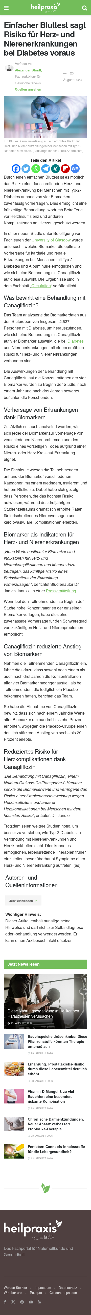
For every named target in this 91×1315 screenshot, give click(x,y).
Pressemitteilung (61, 591)
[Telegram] (45, 168)
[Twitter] (25, 168)
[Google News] (75, 168)
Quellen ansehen (28, 89)
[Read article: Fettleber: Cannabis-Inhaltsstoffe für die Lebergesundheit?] (14, 1151)
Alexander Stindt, (29, 70)
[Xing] (55, 168)
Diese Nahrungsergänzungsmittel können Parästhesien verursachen (43, 1013)
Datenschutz (68, 1287)
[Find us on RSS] (39, 1302)
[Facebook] (16, 168)
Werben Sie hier (15, 1287)
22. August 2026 (41, 1158)
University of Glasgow (51, 240)
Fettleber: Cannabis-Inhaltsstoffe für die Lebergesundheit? (56, 1149)
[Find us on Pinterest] (22, 1302)
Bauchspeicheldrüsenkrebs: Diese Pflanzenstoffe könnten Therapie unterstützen (57, 1041)
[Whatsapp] (35, 168)
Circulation (41, 286)
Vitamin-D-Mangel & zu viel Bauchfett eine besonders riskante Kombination (51, 1096)
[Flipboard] (65, 168)
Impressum (43, 1287)
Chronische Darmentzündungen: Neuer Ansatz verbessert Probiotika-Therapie (56, 1124)
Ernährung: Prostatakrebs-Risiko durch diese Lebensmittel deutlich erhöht (57, 1068)
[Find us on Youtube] (31, 1302)
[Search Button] (84, 7)
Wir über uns (13, 1292)
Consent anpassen (63, 1292)
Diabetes (75, 341)
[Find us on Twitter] (13, 1302)
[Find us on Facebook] (5, 1302)
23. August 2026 (21, 1023)
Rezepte (36, 1292)
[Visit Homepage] (45, 8)
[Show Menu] (6, 7)
